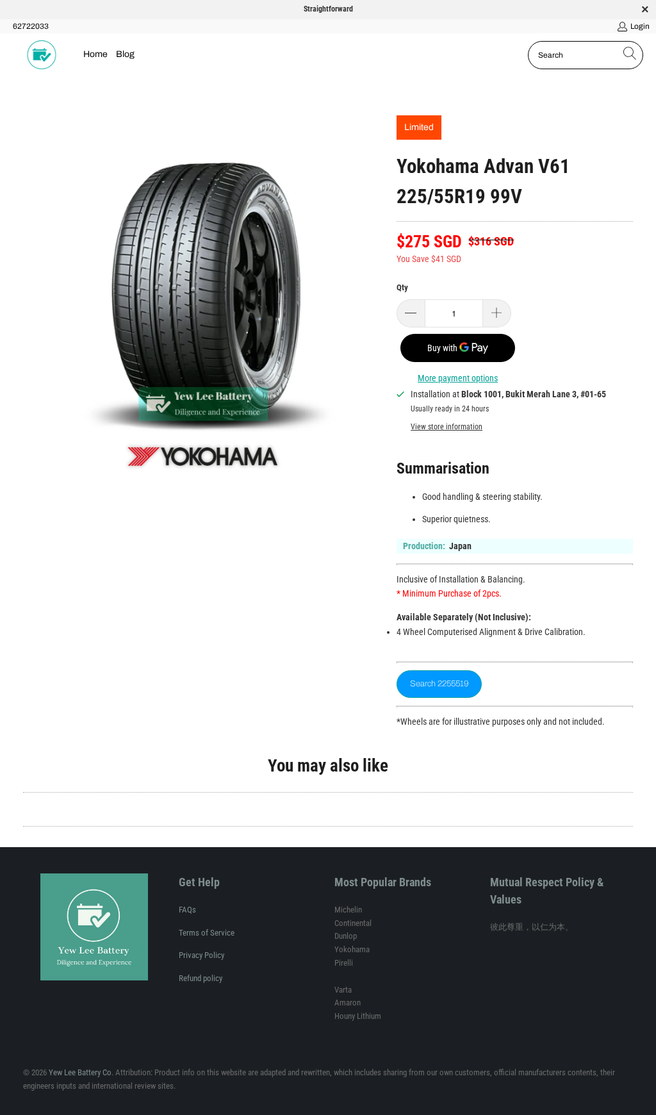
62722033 (31, 26)
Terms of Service (206, 932)
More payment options (458, 378)
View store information (446, 426)
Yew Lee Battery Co (80, 1072)
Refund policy (200, 978)
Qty (402, 287)
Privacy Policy (201, 955)
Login (640, 26)
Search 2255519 (439, 683)
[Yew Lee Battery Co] (41, 55)
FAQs (187, 909)
